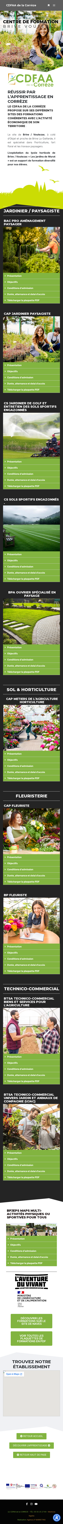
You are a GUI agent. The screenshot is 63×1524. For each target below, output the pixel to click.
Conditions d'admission (20, 288)
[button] (31, 276)
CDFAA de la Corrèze (21, 5)
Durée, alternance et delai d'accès (26, 294)
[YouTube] (36, 1504)
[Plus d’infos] (48, 5)
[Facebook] (27, 1504)
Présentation (14, 275)
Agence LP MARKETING (36, 1520)
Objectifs (12, 281)
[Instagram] (31, 1504)
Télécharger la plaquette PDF (23, 300)
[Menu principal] (54, 5)
